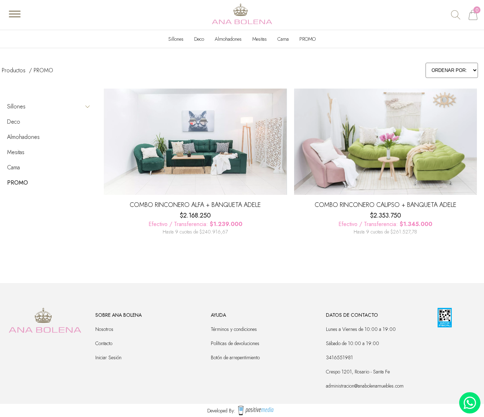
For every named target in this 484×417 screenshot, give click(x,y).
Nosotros (104, 329)
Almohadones (228, 39)
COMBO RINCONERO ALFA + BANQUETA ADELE (195, 204)
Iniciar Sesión (108, 357)
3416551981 (339, 357)
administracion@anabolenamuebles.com (365, 385)
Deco (199, 39)
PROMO (307, 39)
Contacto (103, 343)
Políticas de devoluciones (235, 343)
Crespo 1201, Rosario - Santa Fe (358, 371)
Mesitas (259, 39)
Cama (283, 39)
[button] (111, 143)
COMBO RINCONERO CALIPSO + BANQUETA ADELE (385, 204)
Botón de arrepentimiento (235, 357)
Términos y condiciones (234, 329)
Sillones (176, 39)
